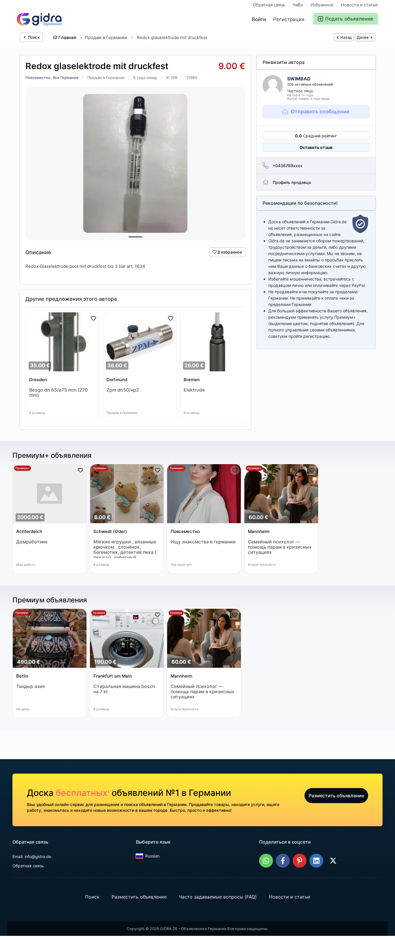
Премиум (22, 612)
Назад (345, 37)
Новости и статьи (359, 5)
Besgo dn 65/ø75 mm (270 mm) (58, 392)
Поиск (33, 37)
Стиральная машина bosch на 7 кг (124, 689)
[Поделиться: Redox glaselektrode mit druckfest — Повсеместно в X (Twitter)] (333, 861)
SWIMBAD (299, 79)
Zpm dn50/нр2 (122, 390)
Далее (363, 37)
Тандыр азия (30, 686)
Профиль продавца (292, 182)
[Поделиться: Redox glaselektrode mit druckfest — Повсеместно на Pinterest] (300, 861)
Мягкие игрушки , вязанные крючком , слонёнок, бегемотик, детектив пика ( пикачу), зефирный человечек (124, 548)
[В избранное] (93, 318)
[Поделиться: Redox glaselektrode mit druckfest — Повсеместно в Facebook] (283, 861)
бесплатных (82, 792)
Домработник (32, 542)
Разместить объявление (336, 795)
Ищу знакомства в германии (203, 542)
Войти (259, 19)
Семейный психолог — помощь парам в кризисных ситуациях (279, 547)
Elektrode (194, 390)
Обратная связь (269, 5)
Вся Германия (65, 77)
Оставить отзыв (316, 147)
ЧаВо (297, 5)
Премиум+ (22, 468)
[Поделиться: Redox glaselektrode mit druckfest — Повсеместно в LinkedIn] (316, 861)
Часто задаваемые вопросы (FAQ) (218, 897)
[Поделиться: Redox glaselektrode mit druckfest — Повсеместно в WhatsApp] (266, 861)
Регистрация (288, 19)
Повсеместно (38, 77)
